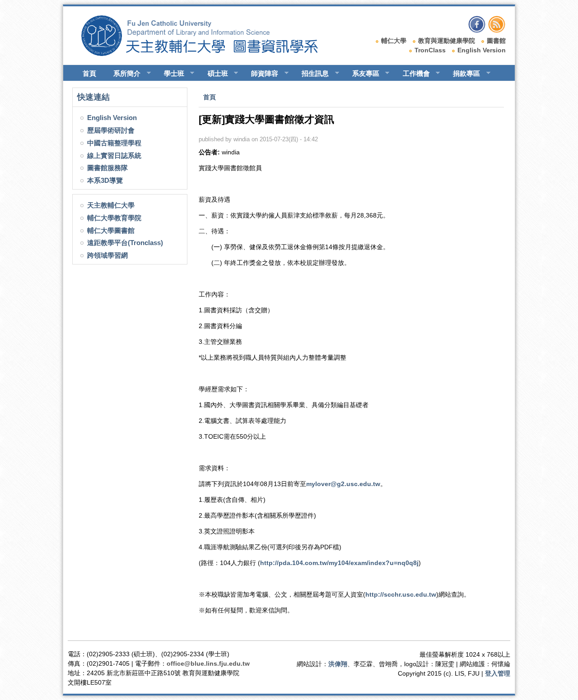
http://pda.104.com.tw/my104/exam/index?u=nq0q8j (339, 562)
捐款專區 (462, 74)
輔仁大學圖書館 (111, 230)
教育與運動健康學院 (446, 40)
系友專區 (361, 74)
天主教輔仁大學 (111, 205)
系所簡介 (122, 74)
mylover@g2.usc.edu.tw (343, 483)
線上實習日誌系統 (114, 155)
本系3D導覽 (105, 180)
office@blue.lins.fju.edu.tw (208, 663)
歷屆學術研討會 (111, 130)
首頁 (89, 73)
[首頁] (208, 53)
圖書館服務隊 (107, 168)
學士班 (170, 74)
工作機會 (412, 74)
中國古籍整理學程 (114, 143)
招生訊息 (311, 74)
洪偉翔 (337, 664)
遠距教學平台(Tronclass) (125, 242)
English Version (481, 50)
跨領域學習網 (107, 255)
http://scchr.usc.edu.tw (400, 594)
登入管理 (497, 673)
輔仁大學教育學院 (114, 218)
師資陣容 (260, 74)
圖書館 (496, 40)
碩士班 (214, 74)
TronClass (430, 50)
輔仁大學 (393, 40)
